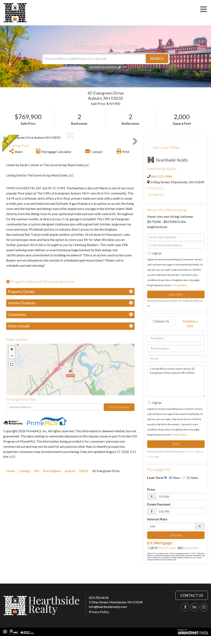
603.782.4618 (99, 597)
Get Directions (119, 407)
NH (36, 471)
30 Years (174, 478)
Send (175, 444)
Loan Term (155, 478)
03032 (83, 471)
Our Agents (156, 194)
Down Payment (159, 504)
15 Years (192, 478)
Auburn (70, 471)
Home (10, 471)
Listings (24, 471)
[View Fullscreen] (12, 364)
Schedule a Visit (190, 323)
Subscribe (176, 294)
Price (151, 489)
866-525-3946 (161, 176)
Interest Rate (157, 519)
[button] (157, 58)
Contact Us (156, 188)
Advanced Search (103, 67)
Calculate (175, 535)
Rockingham (52, 471)
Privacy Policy (179, 285)
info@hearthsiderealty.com (108, 607)
